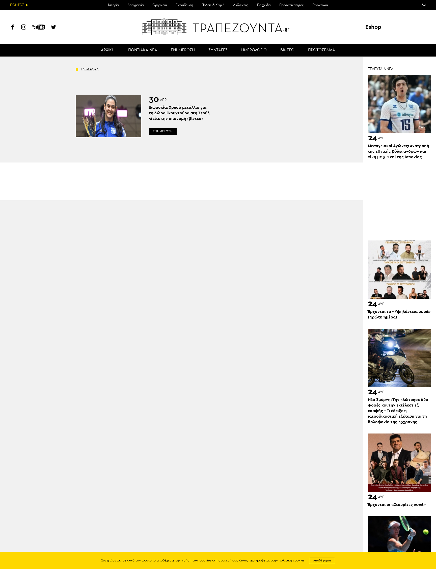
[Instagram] (23, 27)
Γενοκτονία (320, 5)
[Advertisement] (399, 200)
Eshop (373, 27)
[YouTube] (38, 27)
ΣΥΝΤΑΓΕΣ (218, 50)
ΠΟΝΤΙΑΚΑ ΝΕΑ (142, 50)
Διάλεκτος (241, 5)
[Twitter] (53, 27)
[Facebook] (12, 27)
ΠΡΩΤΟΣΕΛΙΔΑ (321, 50)
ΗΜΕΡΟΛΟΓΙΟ (254, 50)
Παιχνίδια (264, 5)
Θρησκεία (159, 5)
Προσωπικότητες (291, 5)
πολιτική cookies (292, 560)
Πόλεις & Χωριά (213, 5)
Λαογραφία (135, 5)
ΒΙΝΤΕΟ (287, 50)
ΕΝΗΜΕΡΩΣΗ (183, 50)
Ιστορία (113, 5)
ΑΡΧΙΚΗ (108, 50)
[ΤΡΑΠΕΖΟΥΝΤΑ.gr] (218, 26)
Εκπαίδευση (184, 5)
